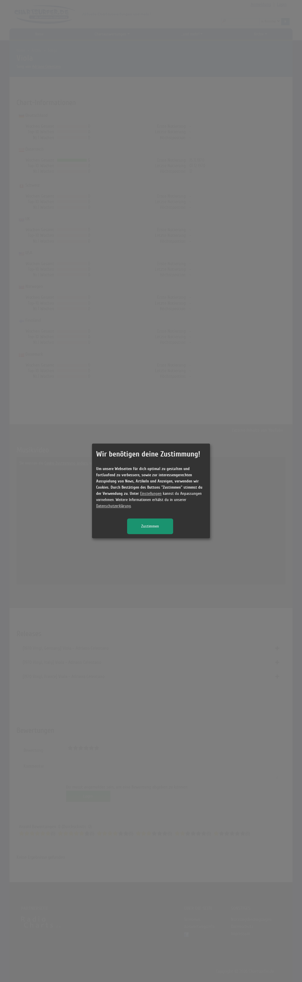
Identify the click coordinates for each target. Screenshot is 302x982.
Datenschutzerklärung (113, 506)
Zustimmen (150, 526)
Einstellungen (151, 494)
